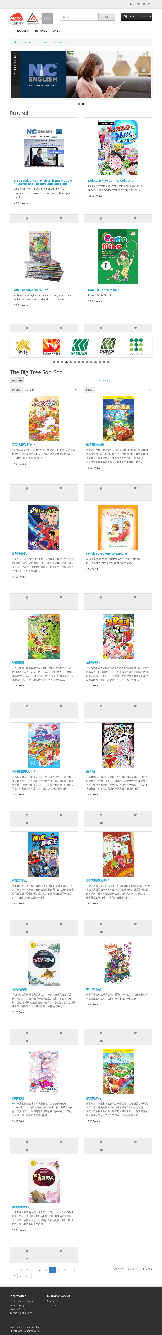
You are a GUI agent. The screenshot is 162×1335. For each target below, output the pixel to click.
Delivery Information (21, 1301)
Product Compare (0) (98, 380)
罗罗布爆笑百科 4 (23, 445)
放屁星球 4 (93, 662)
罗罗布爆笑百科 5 (97, 880)
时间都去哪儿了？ (24, 771)
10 (13, 1276)
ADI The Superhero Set (31, 290)
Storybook (41, 30)
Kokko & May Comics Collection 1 (113, 180)
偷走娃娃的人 (21, 1207)
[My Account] (132, 4)
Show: (89, 389)
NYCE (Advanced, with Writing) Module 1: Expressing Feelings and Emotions (43, 182)
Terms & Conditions (21, 1313)
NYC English (22, 30)
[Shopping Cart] (143, 4)
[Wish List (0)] (138, 4)
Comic (56, 30)
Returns (51, 1305)
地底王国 (18, 662)
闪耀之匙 (18, 1098)
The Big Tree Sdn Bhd (53, 42)
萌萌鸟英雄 (19, 989)
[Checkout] (148, 4)
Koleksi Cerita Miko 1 (104, 290)
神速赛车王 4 (20, 880)
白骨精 (90, 771)
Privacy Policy (17, 1309)
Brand (28, 42)
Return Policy (17, 1305)
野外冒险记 (93, 989)
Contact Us (53, 1301)
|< (13, 1270)
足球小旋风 (19, 553)
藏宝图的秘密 (95, 445)
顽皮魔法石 (93, 1098)
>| (27, 1276)
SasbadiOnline (32, 1327)
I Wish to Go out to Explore (106, 553)
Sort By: (16, 389)
